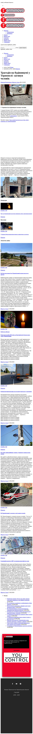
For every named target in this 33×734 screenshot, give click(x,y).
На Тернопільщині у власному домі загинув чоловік (13, 513)
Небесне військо (5, 331)
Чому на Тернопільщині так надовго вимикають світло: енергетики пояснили (16, 213)
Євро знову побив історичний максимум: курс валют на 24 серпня (18, 623)
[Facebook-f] (12, 684)
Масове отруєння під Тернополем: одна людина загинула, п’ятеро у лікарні (18, 620)
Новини (3, 82)
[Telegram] (20, 684)
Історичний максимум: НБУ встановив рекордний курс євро (15, 561)
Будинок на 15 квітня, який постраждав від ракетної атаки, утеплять (19, 612)
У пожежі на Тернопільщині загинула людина (19, 625)
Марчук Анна (16, 82)
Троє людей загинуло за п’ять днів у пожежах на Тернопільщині (15, 120)
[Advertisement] (16, 139)
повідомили (13, 116)
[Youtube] (16, 684)
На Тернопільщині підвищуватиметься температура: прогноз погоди (17, 609)
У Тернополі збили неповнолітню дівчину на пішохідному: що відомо (15, 234)
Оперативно (8, 82)
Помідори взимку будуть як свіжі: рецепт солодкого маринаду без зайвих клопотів (18, 599)
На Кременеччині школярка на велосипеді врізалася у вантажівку (16, 391)
